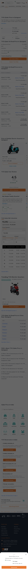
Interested (14, 567)
